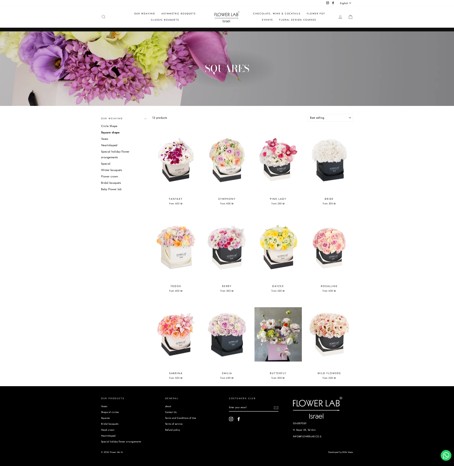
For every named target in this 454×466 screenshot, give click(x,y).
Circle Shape (109, 126)
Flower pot (316, 13)
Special (105, 164)
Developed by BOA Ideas (340, 452)
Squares (105, 418)
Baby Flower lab (111, 189)
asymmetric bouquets (178, 13)
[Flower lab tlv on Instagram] (231, 419)
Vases (104, 139)
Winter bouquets (111, 170)
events (267, 19)
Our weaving (144, 13)
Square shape (110, 132)
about (168, 406)
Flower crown (109, 176)
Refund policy (172, 430)
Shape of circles (110, 412)
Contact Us (171, 412)
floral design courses (297, 19)
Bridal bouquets (111, 183)
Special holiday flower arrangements (115, 154)
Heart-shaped (109, 145)
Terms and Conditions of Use (180, 418)
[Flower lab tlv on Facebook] (239, 419)
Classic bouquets (165, 19)
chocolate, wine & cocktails (276, 13)
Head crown (107, 430)
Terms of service (174, 424)
